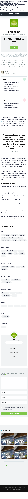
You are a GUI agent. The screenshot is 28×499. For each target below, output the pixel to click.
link (2, 121)
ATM (3, 251)
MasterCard (5, 266)
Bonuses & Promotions (14, 356)
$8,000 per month (6, 282)
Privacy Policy (9, 489)
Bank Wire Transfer (11, 251)
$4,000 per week (16, 279)
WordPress (16, 487)
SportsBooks (14, 14)
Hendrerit (4, 237)
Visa (3, 256)
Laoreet (20, 237)
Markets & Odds (14, 352)
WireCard (4, 269)
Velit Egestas (22, 240)
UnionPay (22, 253)
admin (8, 71)
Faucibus (22, 235)
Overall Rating (14, 340)
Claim (14, 47)
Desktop (4, 306)
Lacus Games (12, 237)
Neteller (20, 251)
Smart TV (17, 306)
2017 (3, 327)
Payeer (4, 253)
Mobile (10, 306)
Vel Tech (14, 240)
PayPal (10, 253)
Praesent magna (6, 240)
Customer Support (14, 361)
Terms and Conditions (17, 489)
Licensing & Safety (14, 348)
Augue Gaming (5, 235)
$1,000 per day (5, 279)
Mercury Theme (22, 487)
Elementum (14, 235)
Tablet (23, 306)
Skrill (16, 253)
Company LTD (5, 316)
